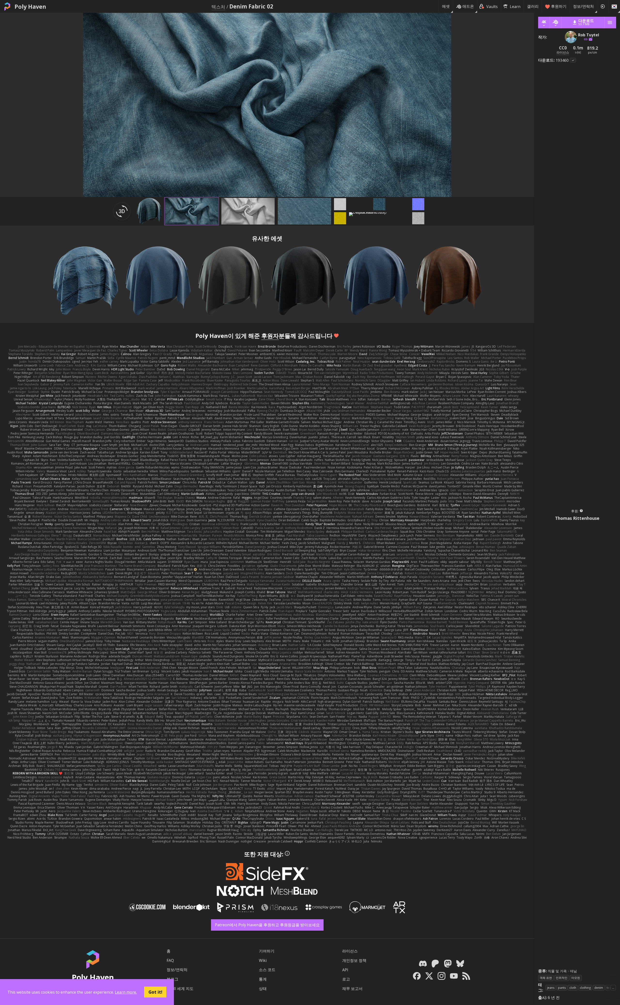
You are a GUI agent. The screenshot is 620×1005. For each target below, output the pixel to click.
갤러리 (533, 6)
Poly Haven (30, 6)
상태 (263, 988)
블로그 (172, 979)
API (345, 970)
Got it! (155, 992)
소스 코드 (267, 969)
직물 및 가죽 (557, 971)
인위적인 (561, 978)
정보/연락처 (583, 6)
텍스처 (218, 6)
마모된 (575, 978)
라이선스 (350, 951)
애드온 (468, 6)
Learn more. (126, 992)
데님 (573, 971)
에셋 (446, 6)
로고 (346, 979)
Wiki (263, 960)
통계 (263, 979)
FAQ (170, 960)
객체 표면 (546, 978)
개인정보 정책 (354, 960)
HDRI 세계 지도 (180, 988)
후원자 (270, 336)
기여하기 (266, 951)
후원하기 (558, 6)
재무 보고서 (352, 988)
